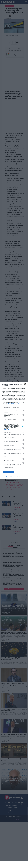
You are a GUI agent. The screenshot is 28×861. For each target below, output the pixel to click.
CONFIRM (8, 472)
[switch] (23, 410)
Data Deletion (6, 476)
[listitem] (14, 407)
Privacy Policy (21, 476)
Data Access (14, 476)
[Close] (25, 384)
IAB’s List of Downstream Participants (15, 403)
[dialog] (14, 430)
